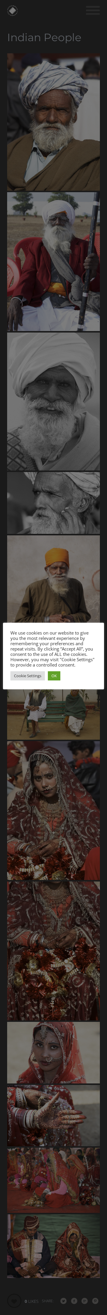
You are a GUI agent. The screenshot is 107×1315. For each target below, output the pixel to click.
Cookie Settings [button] (27, 675)
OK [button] (54, 675)
